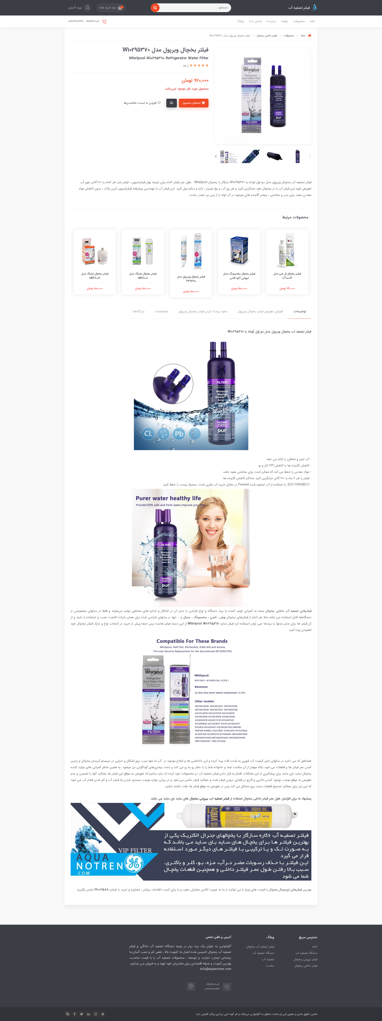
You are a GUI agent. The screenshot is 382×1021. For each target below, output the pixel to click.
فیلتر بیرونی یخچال (305, 959)
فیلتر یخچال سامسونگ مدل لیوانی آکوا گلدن (239, 276)
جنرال (186, 617)
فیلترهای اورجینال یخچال (285, 889)
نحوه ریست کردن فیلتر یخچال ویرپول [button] (202, 311)
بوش (223, 617)
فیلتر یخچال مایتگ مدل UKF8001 (143, 276)
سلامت (270, 965)
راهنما (284, 21)
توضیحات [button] (299, 311)
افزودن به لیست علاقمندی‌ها (140, 103)
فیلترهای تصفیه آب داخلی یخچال (288, 610)
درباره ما (271, 21)
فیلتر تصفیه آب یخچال (260, 946)
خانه (312, 21)
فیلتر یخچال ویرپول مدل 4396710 (191, 279)
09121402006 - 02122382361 (84, 21)
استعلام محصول (192, 103)
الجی (213, 617)
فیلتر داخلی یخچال (305, 965)
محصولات (299, 21)
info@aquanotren (212, 969)
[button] (111, 7)
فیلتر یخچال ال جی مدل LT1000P (287, 276)
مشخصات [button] (161, 311)
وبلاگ (240, 21)
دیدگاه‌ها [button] (138, 311)
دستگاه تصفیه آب (306, 953)
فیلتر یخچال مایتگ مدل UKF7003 (94, 276)
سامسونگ (200, 617)
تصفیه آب (268, 959)
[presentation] (310, 157)
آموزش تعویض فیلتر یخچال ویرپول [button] (260, 311)
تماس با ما (255, 21)
